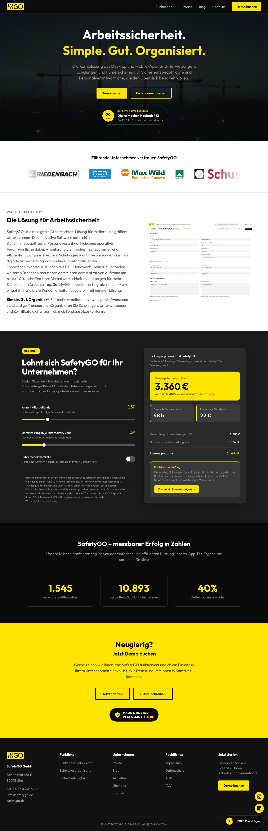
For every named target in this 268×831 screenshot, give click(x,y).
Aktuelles (119, 778)
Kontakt (118, 793)
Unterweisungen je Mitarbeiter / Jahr (47, 435)
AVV (168, 785)
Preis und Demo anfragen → (176, 489)
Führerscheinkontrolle (59, 459)
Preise (187, 7)
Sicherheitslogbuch (74, 778)
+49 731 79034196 (26, 789)
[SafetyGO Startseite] (15, 6)
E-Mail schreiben (153, 694)
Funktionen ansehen (151, 93)
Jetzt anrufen (112, 694)
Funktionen (164, 7)
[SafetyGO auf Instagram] (259, 796)
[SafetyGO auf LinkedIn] (259, 808)
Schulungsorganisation (76, 770)
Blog (202, 7)
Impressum (173, 763)
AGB (168, 778)
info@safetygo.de (20, 795)
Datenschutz (174, 770)
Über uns (218, 7)
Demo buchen (246, 7)
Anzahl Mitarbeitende (48, 409)
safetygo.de (16, 800)
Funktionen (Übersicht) (77, 763)
